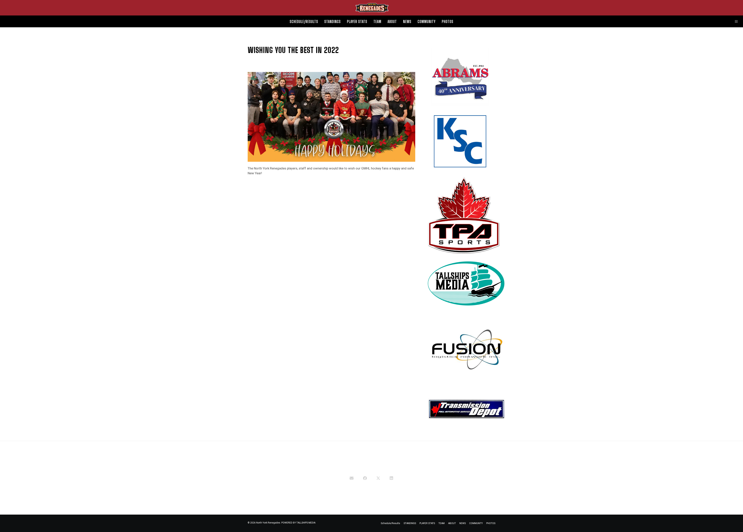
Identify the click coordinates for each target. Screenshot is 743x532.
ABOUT (452, 523)
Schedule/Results (390, 523)
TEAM (441, 523)
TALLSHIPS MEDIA (305, 522)
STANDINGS (410, 523)
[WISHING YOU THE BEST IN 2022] (352, 478)
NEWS (462, 523)
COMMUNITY (476, 523)
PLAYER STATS (427, 523)
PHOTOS (490, 523)
